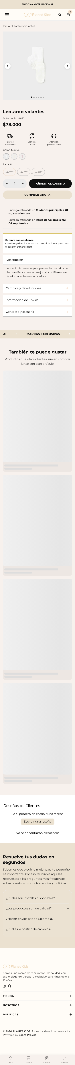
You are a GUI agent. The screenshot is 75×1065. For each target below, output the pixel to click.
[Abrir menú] (7, 15)
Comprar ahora (37, 194)
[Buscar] (60, 15)
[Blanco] (6, 156)
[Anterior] (8, 66)
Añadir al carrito (50, 183)
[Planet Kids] (37, 15)
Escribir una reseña (37, 821)
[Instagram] (4, 986)
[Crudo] (14, 156)
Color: (11, 150)
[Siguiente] (67, 66)
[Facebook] (9, 986)
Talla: (8, 164)
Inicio (6, 26)
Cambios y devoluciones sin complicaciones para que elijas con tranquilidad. (36, 243)
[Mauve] (22, 156)
